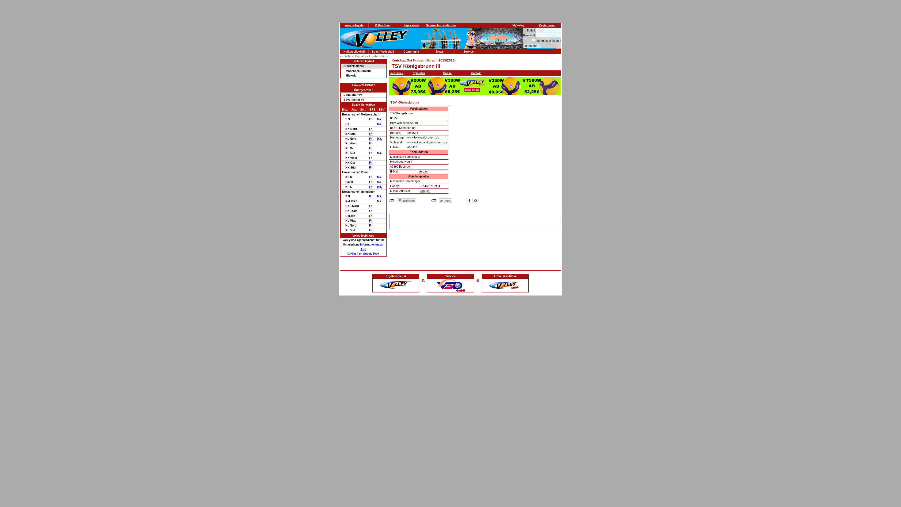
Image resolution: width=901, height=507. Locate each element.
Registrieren (547, 25)
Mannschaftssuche (358, 71)
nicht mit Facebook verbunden (391, 200)
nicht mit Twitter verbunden (434, 200)
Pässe (447, 73)
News (440, 51)
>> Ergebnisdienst (376, 56)
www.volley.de (354, 25)
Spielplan (419, 73)
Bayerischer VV (354, 99)
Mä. (379, 119)
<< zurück (396, 73)
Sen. (363, 109)
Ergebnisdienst (354, 66)
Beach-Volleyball (383, 51)
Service (468, 51)
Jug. (354, 109)
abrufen (412, 147)
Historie (351, 75)
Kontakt (476, 73)
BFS (372, 109)
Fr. (370, 119)
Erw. (345, 109)
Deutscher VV (353, 94)
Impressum (411, 25)
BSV (382, 109)
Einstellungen (475, 201)
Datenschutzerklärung (441, 25)
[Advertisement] (475, 221)
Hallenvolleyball (354, 51)
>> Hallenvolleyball (352, 56)
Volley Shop (382, 25)
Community (411, 51)
